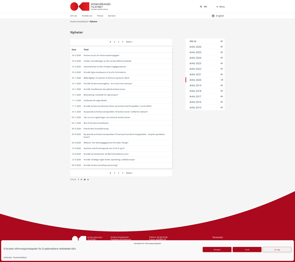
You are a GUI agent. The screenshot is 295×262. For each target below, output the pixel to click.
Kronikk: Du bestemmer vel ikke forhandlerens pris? (106, 154)
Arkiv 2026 (195, 46)
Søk (205, 6)
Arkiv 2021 (195, 74)
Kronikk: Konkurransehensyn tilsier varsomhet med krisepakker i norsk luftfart (118, 106)
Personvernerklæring (20, 257)
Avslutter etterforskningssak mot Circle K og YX (104, 148)
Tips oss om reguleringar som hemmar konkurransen (107, 117)
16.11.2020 (76, 83)
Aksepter (217, 249)
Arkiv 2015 (195, 107)
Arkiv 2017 (195, 96)
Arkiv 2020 (195, 79)
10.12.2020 (76, 72)
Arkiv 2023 (195, 63)
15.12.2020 (76, 66)
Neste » (129, 42)
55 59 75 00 (162, 237)
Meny (222, 6)
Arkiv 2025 (195, 52)
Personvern (217, 237)
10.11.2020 (76, 111)
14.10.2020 (76, 154)
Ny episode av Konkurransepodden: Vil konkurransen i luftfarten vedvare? (116, 111)
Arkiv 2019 (195, 85)
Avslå (247, 249)
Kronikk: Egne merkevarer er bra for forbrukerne (105, 72)
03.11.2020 (76, 123)
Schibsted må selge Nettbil (95, 100)
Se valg (277, 249)
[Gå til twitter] (81, 179)
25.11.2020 (76, 78)
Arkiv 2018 (195, 91)
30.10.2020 (76, 128)
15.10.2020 (76, 148)
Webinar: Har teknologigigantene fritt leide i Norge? (106, 142)
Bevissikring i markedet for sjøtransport (101, 95)
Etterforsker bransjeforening (96, 128)
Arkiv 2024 (195, 57)
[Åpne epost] (85, 179)
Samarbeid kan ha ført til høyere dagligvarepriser (105, 66)
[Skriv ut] (88, 179)
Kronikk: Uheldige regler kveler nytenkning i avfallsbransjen (109, 159)
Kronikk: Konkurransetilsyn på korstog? (101, 165)
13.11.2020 (76, 95)
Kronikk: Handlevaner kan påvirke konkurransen (104, 89)
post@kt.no (161, 239)
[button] (218, 15)
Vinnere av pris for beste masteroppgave (101, 55)
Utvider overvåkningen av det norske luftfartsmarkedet (107, 61)
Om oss (73, 15)
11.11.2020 (76, 100)
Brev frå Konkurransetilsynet (96, 123)
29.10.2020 (76, 134)
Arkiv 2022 (195, 68)
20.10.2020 (76, 142)
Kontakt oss (87, 15)
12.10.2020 (76, 159)
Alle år (193, 41)
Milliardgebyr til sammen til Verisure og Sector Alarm (107, 78)
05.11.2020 (76, 117)
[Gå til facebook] (78, 179)
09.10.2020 (76, 165)
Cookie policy (8, 257)
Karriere (111, 15)
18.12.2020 (76, 55)
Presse (100, 15)
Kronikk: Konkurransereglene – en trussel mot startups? (108, 83)
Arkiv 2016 (195, 102)
